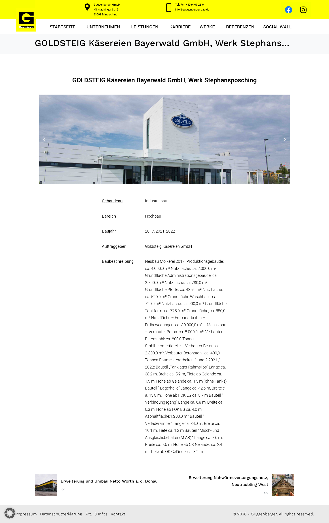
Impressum (26, 514)
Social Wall (277, 27)
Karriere (180, 27)
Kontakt (118, 514)
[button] (44, 139)
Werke (207, 27)
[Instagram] (303, 9)
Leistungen (144, 27)
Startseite (62, 27)
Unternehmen (103, 27)
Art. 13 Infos (96, 514)
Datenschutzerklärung (61, 514)
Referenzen (240, 27)
